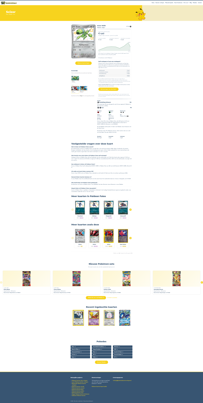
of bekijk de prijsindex (112, 297)
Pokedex (195, 2)
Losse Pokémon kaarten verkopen (80, 382)
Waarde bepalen (169, 2)
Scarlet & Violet (118, 351)
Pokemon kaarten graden (78, 391)
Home (153, 2)
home (7, 14)
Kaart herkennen (178, 2)
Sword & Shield (117, 354)
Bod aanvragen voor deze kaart (108, 89)
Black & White (75, 349)
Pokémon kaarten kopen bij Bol (99, 386)
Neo (94, 351)
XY (115, 357)
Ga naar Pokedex (101, 362)
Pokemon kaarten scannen (78, 388)
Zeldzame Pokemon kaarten (78, 395)
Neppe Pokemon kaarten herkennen (80, 394)
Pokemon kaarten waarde (78, 386)
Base (73, 346)
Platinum (116, 346)
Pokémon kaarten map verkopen (79, 380)
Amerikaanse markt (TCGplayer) (105, 57)
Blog (191, 2)
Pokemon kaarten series (77, 392)
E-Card (73, 354)
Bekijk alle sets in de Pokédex (95, 297)
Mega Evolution (97, 349)
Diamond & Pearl (76, 351)
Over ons (185, 2)
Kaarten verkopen (160, 2)
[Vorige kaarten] (72, 209)
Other (94, 357)
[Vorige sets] (1, 282)
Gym (73, 357)
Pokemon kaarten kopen (83, 63)
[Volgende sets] (202, 282)
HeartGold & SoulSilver (98, 346)
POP (115, 349)
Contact (200, 2)
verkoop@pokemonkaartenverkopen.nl (122, 380)
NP (94, 354)
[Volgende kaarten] (130, 209)
